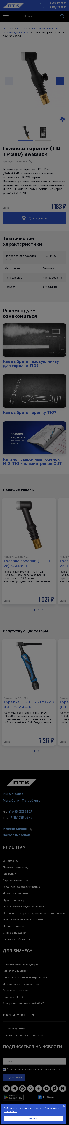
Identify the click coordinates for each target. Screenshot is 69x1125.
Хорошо (34, 1118)
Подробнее (10, 1111)
